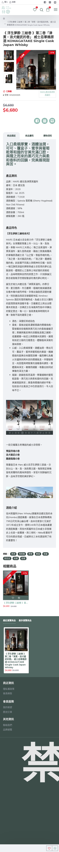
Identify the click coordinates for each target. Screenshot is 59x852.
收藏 (16, 558)
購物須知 (47, 135)
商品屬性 (29, 135)
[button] (34, 87)
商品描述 (11, 135)
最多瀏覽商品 (25, 620)
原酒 (13, 554)
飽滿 (38, 554)
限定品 (7, 558)
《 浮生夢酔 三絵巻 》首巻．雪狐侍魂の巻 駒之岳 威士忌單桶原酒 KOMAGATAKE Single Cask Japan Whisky (16, 602)
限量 (46, 554)
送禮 (23, 558)
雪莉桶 (22, 554)
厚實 (30, 554)
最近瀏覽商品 (9, 620)
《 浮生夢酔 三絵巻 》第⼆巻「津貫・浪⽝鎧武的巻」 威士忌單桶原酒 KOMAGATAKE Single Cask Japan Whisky (16, 660)
